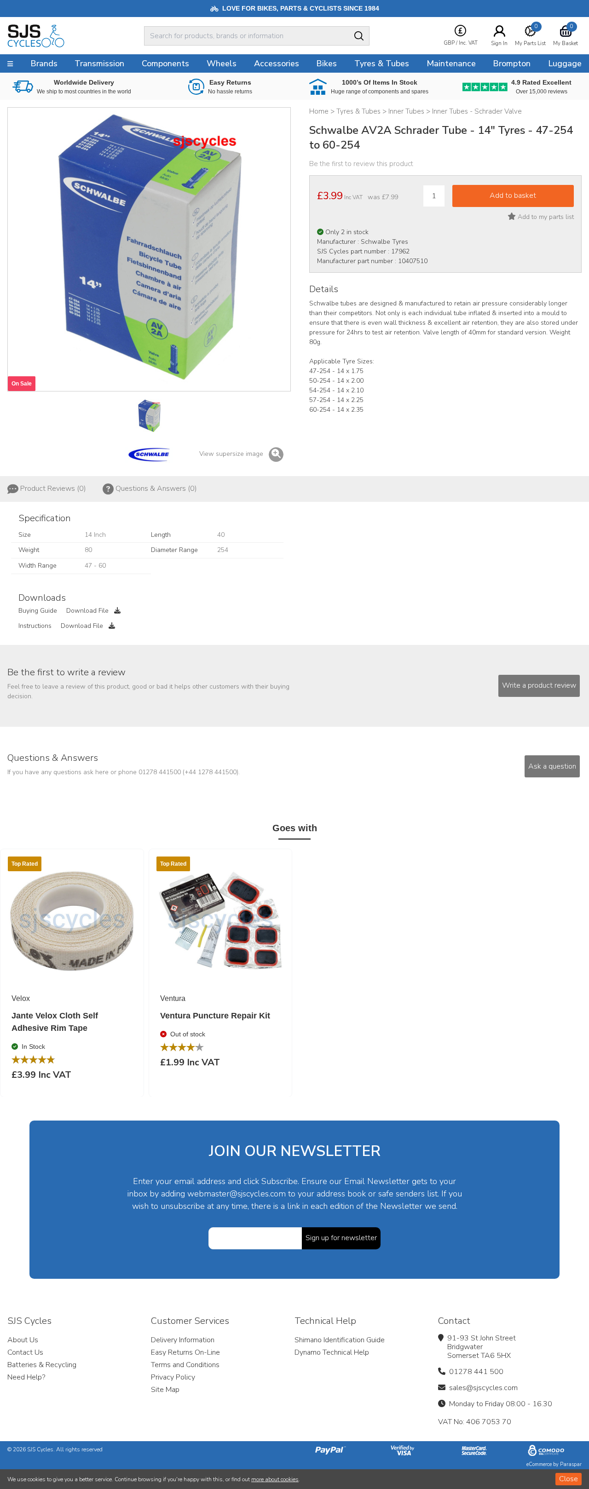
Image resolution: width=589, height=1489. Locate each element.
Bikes (326, 63)
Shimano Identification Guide (339, 1340)
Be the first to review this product (361, 164)
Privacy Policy (173, 1377)
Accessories (276, 63)
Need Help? (26, 1377)
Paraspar (571, 1464)
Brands (44, 63)
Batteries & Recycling (41, 1365)
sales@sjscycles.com (483, 1388)
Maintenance (451, 63)
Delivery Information (182, 1340)
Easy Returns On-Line (185, 1352)
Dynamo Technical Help (331, 1352)
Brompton (512, 63)
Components (165, 63)
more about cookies (275, 1479)
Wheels (222, 63)
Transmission (99, 63)
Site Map (165, 1390)
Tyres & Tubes (381, 63)
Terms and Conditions (185, 1365)
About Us (22, 1340)
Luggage (565, 63)
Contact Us (25, 1352)
